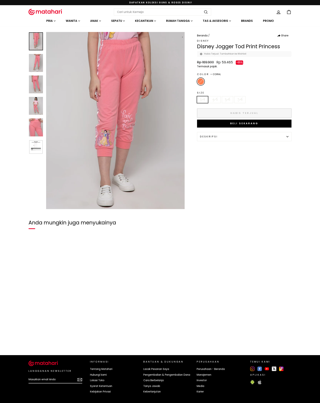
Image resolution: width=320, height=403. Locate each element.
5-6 (227, 99)
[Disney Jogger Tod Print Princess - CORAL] (33, 339)
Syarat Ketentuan (101, 386)
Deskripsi (209, 136)
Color (209, 74)
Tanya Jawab (151, 386)
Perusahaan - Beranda (211, 369)
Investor (202, 380)
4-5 (215, 99)
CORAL (200, 81)
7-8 (240, 99)
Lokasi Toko (97, 380)
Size (200, 92)
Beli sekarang (244, 123)
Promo (268, 21)
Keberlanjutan (152, 391)
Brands (247, 21)
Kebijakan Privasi (100, 391)
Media (200, 386)
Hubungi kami (98, 375)
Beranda (202, 35)
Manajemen (204, 375)
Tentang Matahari (101, 369)
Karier (200, 391)
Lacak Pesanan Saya (156, 369)
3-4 (202, 99)
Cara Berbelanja (153, 380)
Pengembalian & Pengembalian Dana (166, 375)
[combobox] (162, 12)
